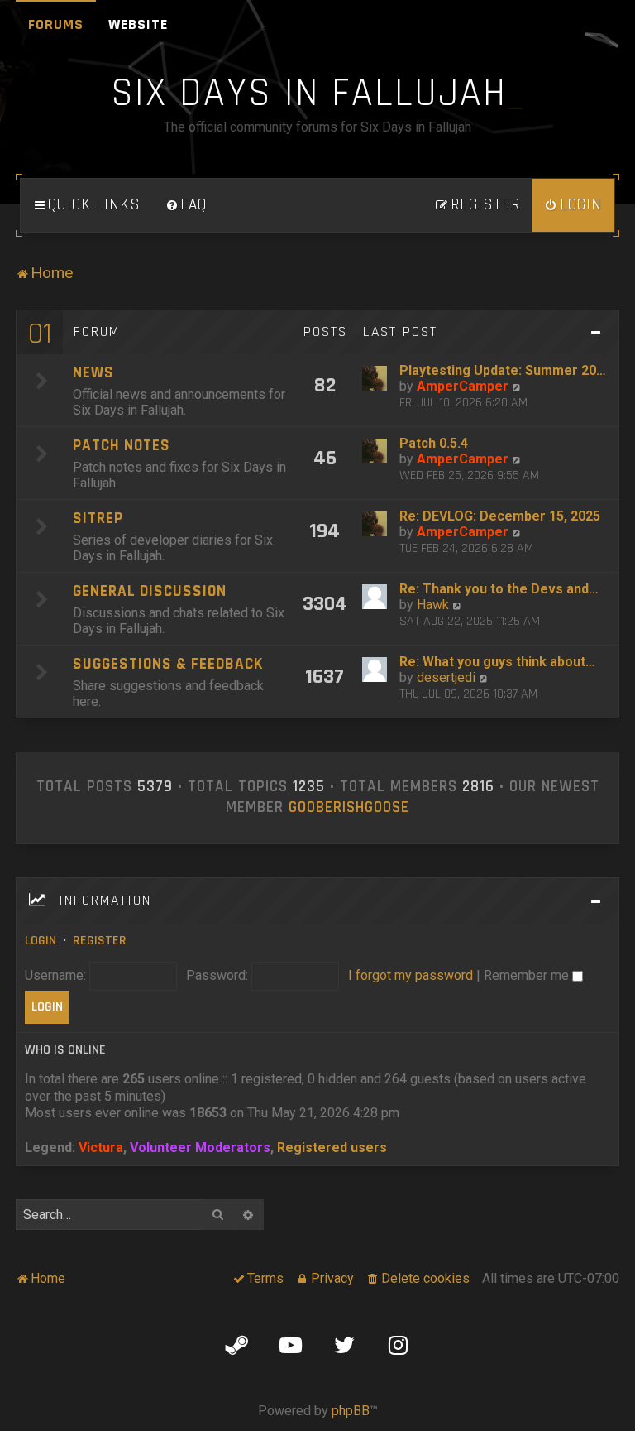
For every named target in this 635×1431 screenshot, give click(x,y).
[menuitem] (186, 205)
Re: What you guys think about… (497, 662)
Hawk (433, 604)
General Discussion (150, 591)
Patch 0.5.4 (433, 443)
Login (40, 940)
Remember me (528, 975)
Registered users (332, 1147)
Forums (56, 24)
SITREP (98, 518)
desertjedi (446, 677)
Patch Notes (121, 445)
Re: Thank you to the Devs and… (499, 589)
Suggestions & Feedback (168, 664)
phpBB (351, 1411)
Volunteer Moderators (200, 1147)
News (93, 373)
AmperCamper (462, 386)
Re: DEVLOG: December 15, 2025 (499, 516)
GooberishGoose (349, 808)
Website (138, 24)
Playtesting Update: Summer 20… (502, 370)
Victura (101, 1147)
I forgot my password (410, 975)
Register (100, 940)
